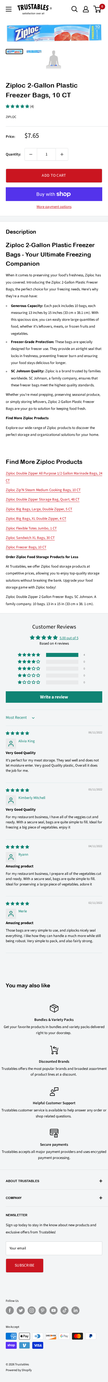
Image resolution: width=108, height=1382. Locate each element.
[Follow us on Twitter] (21, 1310)
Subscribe (25, 1265)
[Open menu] (9, 9)
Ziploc (11, 117)
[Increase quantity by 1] (62, 154)
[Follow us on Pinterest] (43, 1310)
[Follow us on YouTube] (54, 1310)
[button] (18, 106)
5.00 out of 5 (69, 638)
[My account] (86, 9)
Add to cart (54, 175)
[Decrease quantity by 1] (31, 154)
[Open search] (74, 9)
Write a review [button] (54, 697)
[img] (17, 733)
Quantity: (13, 154)
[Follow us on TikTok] (64, 1310)
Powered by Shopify (19, 1370)
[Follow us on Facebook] (10, 1310)
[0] (97, 9)
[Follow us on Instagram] (32, 1310)
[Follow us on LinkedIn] (75, 1310)
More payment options (54, 206)
